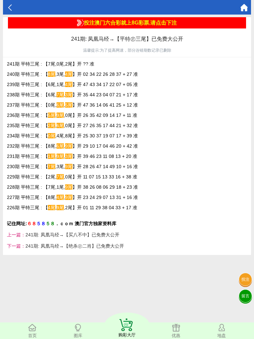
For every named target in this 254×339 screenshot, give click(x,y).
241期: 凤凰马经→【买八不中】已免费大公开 (72, 234)
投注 (245, 279)
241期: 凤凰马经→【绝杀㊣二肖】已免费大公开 (74, 246)
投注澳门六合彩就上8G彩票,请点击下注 (130, 22)
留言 (245, 296)
